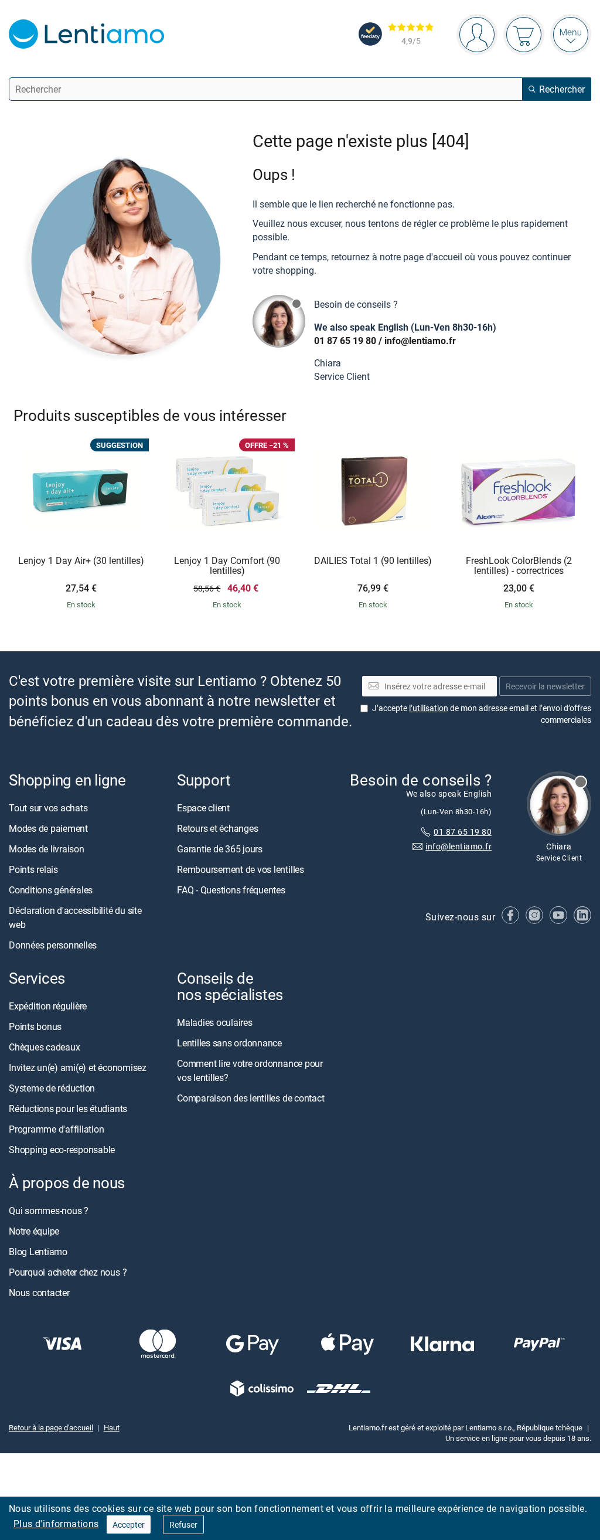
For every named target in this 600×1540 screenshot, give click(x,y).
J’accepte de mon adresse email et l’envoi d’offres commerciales (481, 713)
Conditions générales (51, 889)
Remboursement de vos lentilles (240, 869)
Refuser (183, 1524)
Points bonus (35, 1026)
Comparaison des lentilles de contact (250, 1098)
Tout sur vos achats (48, 807)
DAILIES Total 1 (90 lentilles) (373, 561)
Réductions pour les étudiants (68, 1108)
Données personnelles (53, 945)
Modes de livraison (46, 848)
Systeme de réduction (52, 1088)
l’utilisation (428, 707)
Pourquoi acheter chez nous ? (68, 1272)
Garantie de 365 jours (219, 848)
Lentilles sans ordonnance (229, 1042)
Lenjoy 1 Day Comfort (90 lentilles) (227, 566)
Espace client (203, 807)
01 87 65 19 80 (345, 340)
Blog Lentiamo (38, 1251)
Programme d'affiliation (56, 1129)
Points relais (33, 869)
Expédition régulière (48, 1006)
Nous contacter (39, 1292)
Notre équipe (34, 1231)
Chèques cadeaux (44, 1047)
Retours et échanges (217, 828)
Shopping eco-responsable (62, 1149)
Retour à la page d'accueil (51, 1427)
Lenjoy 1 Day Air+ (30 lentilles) (81, 561)
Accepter (128, 1524)
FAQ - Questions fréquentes (231, 889)
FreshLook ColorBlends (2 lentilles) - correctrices (519, 566)
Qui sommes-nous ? (48, 1210)
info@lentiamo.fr (420, 340)
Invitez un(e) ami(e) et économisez (77, 1067)
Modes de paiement (48, 828)
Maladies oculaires (215, 1022)
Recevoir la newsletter (545, 685)
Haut (112, 1427)
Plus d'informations (56, 1523)
